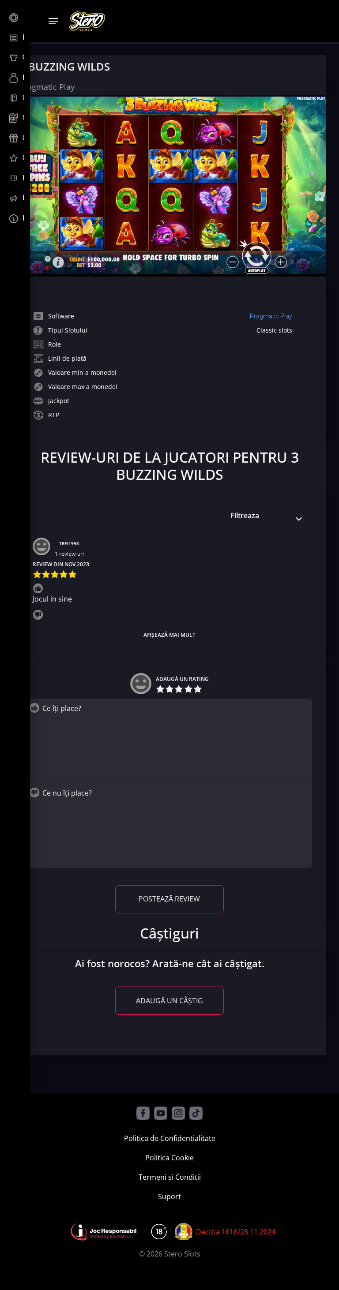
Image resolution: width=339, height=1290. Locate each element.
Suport (169, 1196)
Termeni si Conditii (170, 1177)
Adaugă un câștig (169, 1001)
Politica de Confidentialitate (169, 1138)
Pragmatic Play (271, 316)
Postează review (169, 899)
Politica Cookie (169, 1158)
